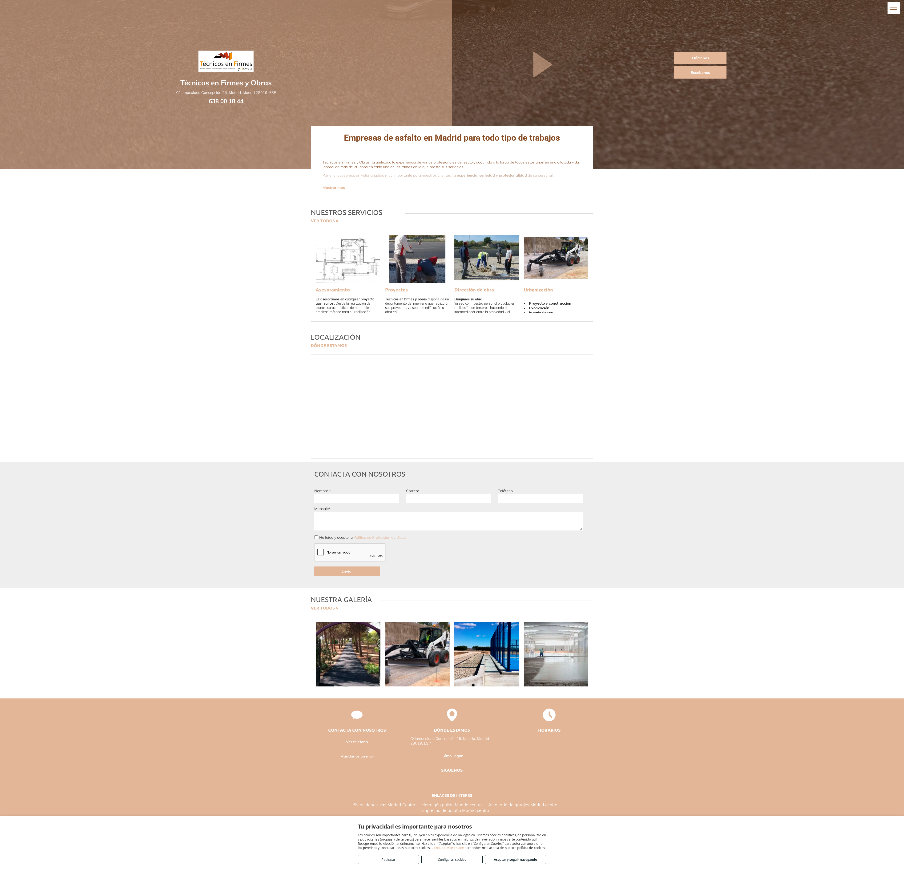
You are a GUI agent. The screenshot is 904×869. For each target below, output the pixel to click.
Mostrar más (334, 187)
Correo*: (413, 490)
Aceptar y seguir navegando (515, 859)
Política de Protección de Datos (380, 537)
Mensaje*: (322, 508)
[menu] (894, 8)
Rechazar (388, 859)
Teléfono (505, 490)
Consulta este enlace (448, 847)
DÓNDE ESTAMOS (329, 345)
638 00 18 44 (226, 101)
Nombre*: (322, 490)
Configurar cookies (452, 859)
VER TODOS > (324, 220)
